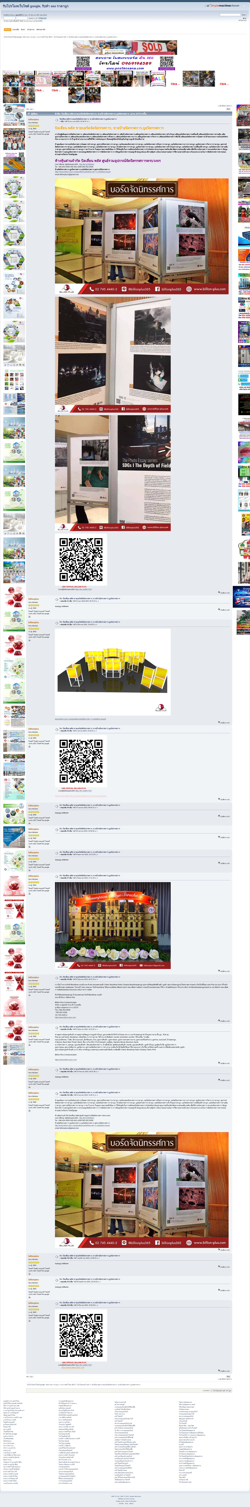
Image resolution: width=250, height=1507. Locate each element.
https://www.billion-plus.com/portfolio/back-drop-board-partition (81, 796)
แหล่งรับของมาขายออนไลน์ (188, 1411)
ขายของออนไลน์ (64, 1467)
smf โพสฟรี (119, 1416)
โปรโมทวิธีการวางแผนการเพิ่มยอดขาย (192, 1435)
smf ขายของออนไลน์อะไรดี (124, 1419)
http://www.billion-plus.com (65, 1017)
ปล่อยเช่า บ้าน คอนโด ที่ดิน (12, 1462)
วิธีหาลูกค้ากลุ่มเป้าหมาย (11, 1408)
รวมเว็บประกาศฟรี (9, 1420)
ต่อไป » (229, 106)
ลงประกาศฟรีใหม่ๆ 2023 (67, 1431)
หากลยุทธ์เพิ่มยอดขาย (66, 1401)
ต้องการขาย (7, 1460)
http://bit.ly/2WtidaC (86, 164)
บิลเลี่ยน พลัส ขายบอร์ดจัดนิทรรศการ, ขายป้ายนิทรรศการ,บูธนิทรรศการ (88, 119)
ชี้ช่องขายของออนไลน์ (66, 1478)
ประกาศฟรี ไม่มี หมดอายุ (11, 1467)
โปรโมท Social (64, 1441)
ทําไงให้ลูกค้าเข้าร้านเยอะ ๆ (68, 1403)
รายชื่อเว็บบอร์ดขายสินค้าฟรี (68, 1453)
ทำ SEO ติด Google (10, 1434)
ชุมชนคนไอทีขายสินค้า (66, 1429)
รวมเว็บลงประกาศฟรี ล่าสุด (12, 1417)
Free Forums (130, 1499)
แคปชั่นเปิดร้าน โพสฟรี (122, 1475)
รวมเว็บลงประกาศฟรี (10, 1483)
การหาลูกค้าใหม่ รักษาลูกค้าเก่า (13, 1410)
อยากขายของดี (119, 1404)
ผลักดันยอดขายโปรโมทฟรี (188, 1428)
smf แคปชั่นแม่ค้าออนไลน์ (123, 1456)
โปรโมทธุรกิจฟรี (64, 1434)
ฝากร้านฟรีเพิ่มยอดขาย (186, 1463)
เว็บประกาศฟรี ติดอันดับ (11, 1469)
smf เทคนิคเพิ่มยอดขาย (122, 1482)
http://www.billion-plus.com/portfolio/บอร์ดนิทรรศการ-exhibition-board (82, 1126)
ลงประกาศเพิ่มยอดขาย (186, 1461)
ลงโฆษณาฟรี (183, 1479)
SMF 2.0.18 (115, 1496)
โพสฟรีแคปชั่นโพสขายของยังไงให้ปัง (127, 1454)
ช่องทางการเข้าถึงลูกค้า (11, 1413)
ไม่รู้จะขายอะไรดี (120, 1402)
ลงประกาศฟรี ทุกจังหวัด (11, 1457)
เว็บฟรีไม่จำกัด (8, 1431)
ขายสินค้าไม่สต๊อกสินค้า (123, 1409)
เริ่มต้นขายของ (184, 1409)
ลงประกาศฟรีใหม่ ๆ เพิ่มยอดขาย (190, 1465)
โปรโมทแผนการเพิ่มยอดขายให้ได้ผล (191, 1433)
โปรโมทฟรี (183, 1423)
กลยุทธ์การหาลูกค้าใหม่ (11, 1401)
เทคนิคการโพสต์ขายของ (123, 1440)
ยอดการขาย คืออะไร (186, 1447)
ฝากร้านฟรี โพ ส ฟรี (10, 1471)
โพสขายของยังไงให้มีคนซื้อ (124, 1449)
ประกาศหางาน (8, 1445)
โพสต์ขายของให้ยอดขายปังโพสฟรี (126, 1444)
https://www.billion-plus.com (66, 1060)
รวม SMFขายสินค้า (65, 1417)
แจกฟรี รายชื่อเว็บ (65, 1445)
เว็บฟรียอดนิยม (8, 1438)
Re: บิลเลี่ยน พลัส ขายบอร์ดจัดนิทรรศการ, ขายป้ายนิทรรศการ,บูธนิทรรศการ (90, 599)
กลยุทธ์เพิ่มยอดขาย (65, 1405)
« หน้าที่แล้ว (222, 106)
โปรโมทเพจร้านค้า (185, 1482)
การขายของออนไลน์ (65, 1481)
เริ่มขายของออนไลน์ (121, 1411)
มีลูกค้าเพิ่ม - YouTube (186, 1425)
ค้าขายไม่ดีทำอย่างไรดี (66, 1410)
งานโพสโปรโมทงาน (65, 1413)
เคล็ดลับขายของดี (65, 1408)
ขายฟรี (181, 1444)
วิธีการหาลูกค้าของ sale (11, 1405)
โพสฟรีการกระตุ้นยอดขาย (188, 1451)
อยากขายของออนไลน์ (66, 1471)
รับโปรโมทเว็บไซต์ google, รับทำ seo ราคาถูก (36, 6)
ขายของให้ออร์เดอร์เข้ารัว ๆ (124, 1461)
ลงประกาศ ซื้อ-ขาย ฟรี (66, 1427)
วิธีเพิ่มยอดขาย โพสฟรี (122, 1479)
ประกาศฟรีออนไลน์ (65, 1420)
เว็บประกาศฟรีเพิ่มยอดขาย (188, 1468)
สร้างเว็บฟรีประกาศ (65, 1483)
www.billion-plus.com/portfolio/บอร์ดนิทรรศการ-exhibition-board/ (80, 719)
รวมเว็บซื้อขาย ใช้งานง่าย (11, 1455)
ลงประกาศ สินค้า (64, 1422)
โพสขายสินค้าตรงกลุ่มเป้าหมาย (69, 1462)
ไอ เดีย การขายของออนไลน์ (124, 1430)
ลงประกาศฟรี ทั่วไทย (10, 1476)
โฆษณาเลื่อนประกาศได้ (67, 1464)
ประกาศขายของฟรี (185, 1473)
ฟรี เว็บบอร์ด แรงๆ (65, 1460)
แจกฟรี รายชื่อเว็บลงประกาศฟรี (69, 1438)
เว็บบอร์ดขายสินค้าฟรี (66, 1457)
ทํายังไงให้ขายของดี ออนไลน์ (12, 1403)
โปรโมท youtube (64, 1443)
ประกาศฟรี (7, 1429)
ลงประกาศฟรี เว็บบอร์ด (67, 1455)
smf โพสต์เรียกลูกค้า (121, 1463)
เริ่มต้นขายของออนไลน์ (66, 1474)
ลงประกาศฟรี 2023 (9, 1481)
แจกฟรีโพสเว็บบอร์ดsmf (67, 1448)
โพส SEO (182, 1477)
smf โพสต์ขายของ (121, 1470)
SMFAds (120, 1499)
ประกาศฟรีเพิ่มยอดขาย (187, 1458)
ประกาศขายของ (8, 1443)
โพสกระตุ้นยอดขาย (185, 1402)
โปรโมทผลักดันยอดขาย (187, 1430)
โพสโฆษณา (7, 1441)
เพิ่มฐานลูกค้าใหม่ (9, 1415)
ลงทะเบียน (43, 15)
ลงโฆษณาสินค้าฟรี (9, 1424)
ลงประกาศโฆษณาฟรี (10, 1478)
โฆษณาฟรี (7, 1427)
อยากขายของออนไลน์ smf (123, 1423)
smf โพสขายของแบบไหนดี (124, 1451)
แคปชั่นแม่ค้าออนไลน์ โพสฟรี (124, 1458)
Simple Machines (135, 1496)
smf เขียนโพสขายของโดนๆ (124, 1473)
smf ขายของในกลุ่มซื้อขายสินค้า (125, 1447)
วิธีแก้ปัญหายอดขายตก (186, 1407)
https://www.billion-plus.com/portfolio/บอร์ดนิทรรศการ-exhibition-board (83, 172)
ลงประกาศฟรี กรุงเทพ (10, 1474)
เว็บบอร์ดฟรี (183, 1421)
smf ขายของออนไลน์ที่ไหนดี (124, 1437)
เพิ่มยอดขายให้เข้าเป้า (186, 1419)
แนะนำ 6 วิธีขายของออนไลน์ (68, 1469)
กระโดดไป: (206, 1390)
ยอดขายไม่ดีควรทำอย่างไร (188, 1437)
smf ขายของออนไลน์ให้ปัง (123, 1468)
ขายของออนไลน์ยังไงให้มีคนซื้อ (125, 1407)
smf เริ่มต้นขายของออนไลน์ (124, 1428)
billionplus (33, 119)
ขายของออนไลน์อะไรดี (186, 1414)
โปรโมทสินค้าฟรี (64, 1436)
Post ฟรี (182, 1470)
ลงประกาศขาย (8, 1436)
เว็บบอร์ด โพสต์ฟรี (65, 1424)
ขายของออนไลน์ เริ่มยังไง (67, 1476)
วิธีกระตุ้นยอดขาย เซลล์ (187, 1404)
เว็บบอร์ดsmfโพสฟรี (65, 1450)
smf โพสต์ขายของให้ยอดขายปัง (125, 1442)
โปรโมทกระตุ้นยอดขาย (187, 1454)
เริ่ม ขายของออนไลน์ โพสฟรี (124, 1435)
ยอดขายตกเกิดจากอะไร (187, 1440)
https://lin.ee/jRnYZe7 (83, 589)
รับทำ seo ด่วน (120, 1414)
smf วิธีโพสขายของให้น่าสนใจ (125, 1477)
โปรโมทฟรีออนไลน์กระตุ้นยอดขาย (190, 1456)
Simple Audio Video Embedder (126, 1501)
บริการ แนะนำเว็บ (9, 1448)
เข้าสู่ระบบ (32, 15)
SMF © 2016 (124, 1496)
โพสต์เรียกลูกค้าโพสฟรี (122, 1465)
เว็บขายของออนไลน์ (121, 1433)
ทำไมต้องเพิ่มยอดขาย (186, 1442)
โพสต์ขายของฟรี (9, 1422)
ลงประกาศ (7, 1450)
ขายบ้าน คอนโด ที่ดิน (10, 1464)
